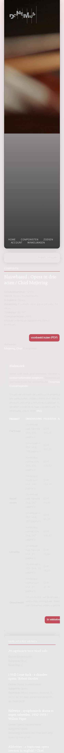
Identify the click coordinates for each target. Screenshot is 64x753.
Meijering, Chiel (13, 348)
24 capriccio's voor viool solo (27, 650)
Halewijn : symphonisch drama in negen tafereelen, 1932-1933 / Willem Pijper (31, 714)
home (12, 240)
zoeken (48, 240)
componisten (29, 240)
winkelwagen (36, 243)
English (42, 257)
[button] (44, 337)
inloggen (52, 257)
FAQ (39, 411)
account (16, 243)
